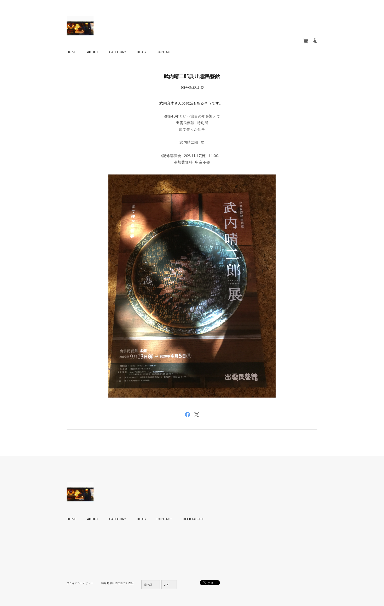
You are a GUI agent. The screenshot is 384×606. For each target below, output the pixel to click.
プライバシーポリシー (80, 583)
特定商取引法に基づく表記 (117, 583)
